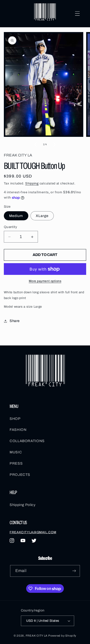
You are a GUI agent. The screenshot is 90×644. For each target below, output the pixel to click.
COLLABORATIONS (27, 441)
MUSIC (16, 452)
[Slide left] (35, 144)
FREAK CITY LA (37, 635)
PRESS (16, 463)
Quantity (10, 227)
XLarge (42, 216)
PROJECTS (20, 475)
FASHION (18, 430)
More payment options (45, 281)
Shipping (32, 183)
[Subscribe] (74, 571)
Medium (16, 216)
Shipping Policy (22, 505)
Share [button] (15, 321)
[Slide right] (54, 144)
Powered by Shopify (62, 635)
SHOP (15, 419)
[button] (77, 13)
